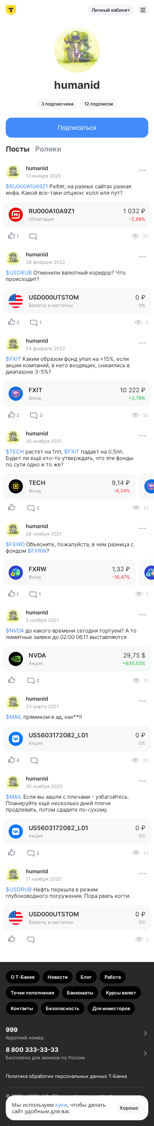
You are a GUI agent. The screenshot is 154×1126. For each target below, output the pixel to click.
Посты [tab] (17, 149)
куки (61, 1104)
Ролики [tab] (48, 149)
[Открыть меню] (143, 10)
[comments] (33, 236)
